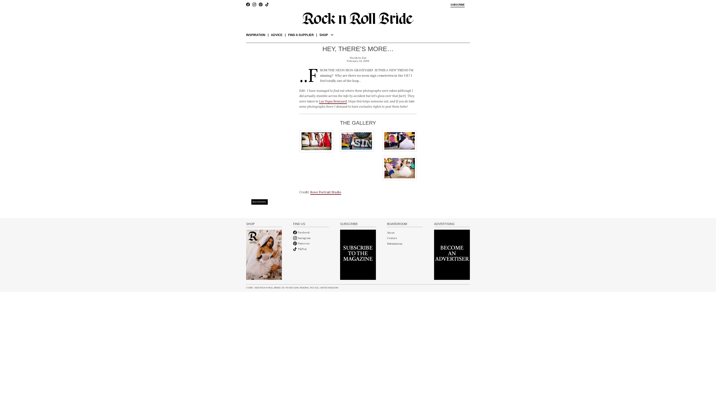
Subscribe (457, 5)
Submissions (394, 243)
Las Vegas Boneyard (333, 101)
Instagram (304, 238)
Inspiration (255, 35)
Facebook (304, 232)
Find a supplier (301, 35)
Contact (392, 238)
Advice (276, 35)
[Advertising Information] (452, 254)
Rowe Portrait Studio (325, 192)
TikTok (302, 249)
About (391, 232)
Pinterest (304, 243)
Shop (323, 35)
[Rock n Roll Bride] (358, 18)
